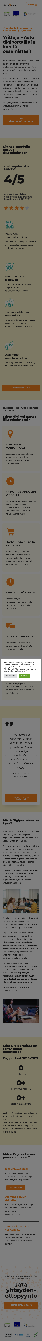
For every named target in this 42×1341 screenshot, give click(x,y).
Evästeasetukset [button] (10, 675)
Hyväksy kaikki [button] (24, 675)
